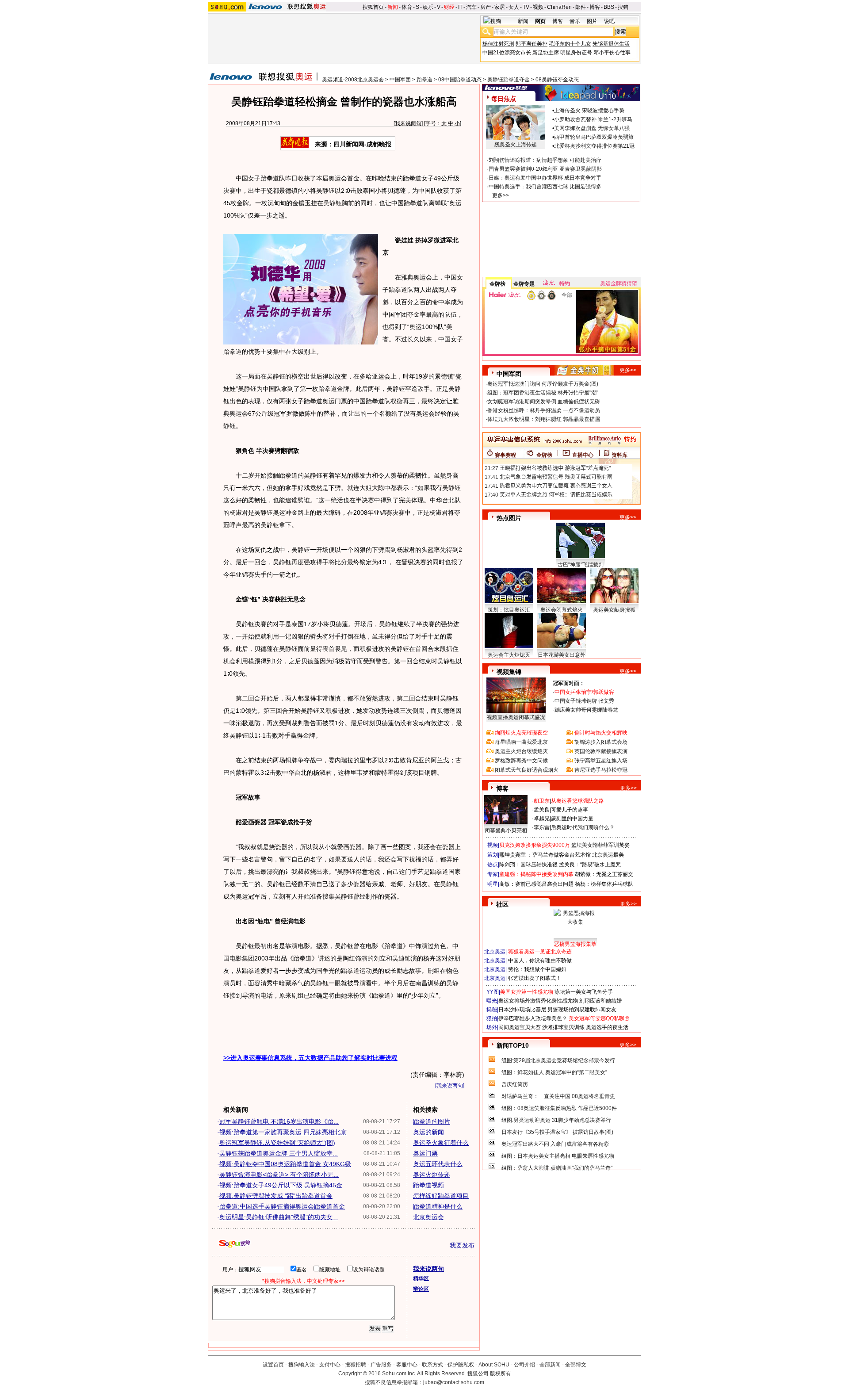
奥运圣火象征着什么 (441, 1142)
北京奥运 (494, 952)
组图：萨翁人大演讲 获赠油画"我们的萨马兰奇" (556, 1168)
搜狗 (623, 7)
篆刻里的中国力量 (572, 818)
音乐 (575, 21)
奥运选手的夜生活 (607, 1027)
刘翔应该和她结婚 (600, 1001)
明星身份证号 (576, 53)
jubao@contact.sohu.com (453, 1382)
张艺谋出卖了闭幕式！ (534, 978)
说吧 (609, 21)
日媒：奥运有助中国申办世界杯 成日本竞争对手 (545, 178)
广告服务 (381, 1365)
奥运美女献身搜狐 (614, 610)
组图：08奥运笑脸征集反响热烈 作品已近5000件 (559, 1108)
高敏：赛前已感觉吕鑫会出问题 (536, 884)
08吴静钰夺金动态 (557, 80)
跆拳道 (424, 80)
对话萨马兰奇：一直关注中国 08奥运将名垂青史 (558, 1096)
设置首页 (273, 1365)
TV (526, 7)
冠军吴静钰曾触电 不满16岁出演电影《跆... (279, 1121)
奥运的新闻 (428, 1132)
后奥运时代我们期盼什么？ (583, 827)
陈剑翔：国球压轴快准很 (528, 864)
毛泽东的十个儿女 (570, 44)
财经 (449, 7)
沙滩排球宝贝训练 (563, 1027)
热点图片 (509, 517)
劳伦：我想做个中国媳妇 (537, 969)
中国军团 (400, 80)
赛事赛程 (505, 455)
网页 (540, 21)
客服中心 (406, 1365)
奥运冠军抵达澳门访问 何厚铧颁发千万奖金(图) (542, 384)
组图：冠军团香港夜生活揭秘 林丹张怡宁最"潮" (542, 393)
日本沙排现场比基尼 (522, 1009)
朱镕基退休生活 (611, 44)
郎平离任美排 (531, 44)
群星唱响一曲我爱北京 (521, 742)
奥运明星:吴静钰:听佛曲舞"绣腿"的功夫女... (278, 1217)
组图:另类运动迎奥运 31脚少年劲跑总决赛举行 (556, 1120)
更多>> (500, 195)
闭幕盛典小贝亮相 (506, 830)
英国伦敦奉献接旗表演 (600, 751)
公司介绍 (524, 1365)
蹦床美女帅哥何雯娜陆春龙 (586, 710)
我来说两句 (408, 123)
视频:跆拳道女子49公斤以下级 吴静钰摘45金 (280, 1185)
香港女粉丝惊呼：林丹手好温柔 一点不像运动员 (543, 410)
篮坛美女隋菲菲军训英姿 (600, 845)
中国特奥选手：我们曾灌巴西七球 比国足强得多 (545, 187)
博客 (594, 7)
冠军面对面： (569, 683)
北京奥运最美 (608, 855)
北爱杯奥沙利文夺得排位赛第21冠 (594, 146)
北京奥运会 (428, 1217)
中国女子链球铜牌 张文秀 (584, 701)
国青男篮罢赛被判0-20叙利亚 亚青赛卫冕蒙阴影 (545, 169)
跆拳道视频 (428, 1185)
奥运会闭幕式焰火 (561, 610)
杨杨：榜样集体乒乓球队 (604, 884)
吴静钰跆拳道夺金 (508, 80)
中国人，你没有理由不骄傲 (540, 960)
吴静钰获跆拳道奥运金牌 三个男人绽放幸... (278, 1153)
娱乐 (428, 7)
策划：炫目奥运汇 (509, 610)
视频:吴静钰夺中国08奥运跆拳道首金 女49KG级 (285, 1163)
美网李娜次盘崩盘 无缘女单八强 (592, 128)
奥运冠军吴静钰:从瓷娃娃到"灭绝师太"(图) (277, 1142)
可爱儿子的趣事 (569, 810)
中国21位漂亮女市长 (506, 53)
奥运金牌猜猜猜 (618, 283)
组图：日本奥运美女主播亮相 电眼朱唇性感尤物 (557, 1156)
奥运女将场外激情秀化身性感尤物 (538, 1001)
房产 (485, 7)
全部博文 (575, 1365)
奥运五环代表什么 (438, 1163)
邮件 (580, 7)
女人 (514, 7)
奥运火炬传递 (431, 1174)
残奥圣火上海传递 (515, 145)
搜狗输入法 (301, 1365)
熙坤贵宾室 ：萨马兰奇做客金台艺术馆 (545, 855)
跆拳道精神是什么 (438, 1206)
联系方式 (432, 1365)
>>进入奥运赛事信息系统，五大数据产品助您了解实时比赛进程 (310, 1057)
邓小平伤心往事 (612, 53)
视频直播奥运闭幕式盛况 (516, 717)
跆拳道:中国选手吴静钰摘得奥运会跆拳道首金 (282, 1206)
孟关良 (542, 810)
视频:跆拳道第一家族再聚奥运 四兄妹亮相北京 (283, 1132)
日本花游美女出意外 (561, 655)
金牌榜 (497, 284)
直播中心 (582, 455)
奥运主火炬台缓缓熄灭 (521, 751)
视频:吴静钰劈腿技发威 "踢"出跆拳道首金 (276, 1195)
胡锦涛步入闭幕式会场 (600, 742)
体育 (407, 7)
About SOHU (493, 1365)
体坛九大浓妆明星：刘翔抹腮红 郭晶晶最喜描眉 (543, 419)
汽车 (471, 7)
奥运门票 (425, 1153)
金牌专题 (524, 284)
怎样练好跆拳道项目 (441, 1195)
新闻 (392, 7)
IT (460, 7)
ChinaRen (559, 7)
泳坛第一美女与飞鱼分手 (584, 992)
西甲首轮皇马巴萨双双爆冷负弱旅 (594, 137)
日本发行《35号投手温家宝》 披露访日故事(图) (557, 1132)
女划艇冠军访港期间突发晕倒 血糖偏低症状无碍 (543, 401)
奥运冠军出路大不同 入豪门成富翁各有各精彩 (555, 1144)
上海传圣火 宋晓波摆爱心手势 (589, 110)
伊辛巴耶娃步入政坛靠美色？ (532, 1018)
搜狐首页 (373, 7)
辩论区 (421, 1289)
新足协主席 (545, 53)
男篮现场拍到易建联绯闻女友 (581, 1009)
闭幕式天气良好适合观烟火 (526, 770)
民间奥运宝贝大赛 (519, 1027)
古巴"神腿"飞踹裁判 (581, 565)
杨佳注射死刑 (498, 44)
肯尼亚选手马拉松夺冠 (600, 770)
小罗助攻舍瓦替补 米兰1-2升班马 (593, 119)
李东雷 (542, 827)
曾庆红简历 (514, 1084)
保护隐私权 (460, 1365)
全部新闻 (550, 1365)
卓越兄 (542, 818)
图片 (592, 21)
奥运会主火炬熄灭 (509, 655)
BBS (609, 7)
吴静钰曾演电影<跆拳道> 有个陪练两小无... (279, 1174)
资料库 (619, 455)
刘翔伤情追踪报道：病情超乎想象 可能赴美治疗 (545, 160)
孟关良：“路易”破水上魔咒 (590, 864)
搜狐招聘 (355, 1365)
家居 (499, 7)
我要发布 (462, 1245)
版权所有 (500, 1373)
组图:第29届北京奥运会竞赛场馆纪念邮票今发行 (558, 1060)
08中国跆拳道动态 (460, 80)
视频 (538, 7)
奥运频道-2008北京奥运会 (353, 80)
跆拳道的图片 (431, 1121)
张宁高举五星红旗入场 (600, 761)
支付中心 (329, 1365)
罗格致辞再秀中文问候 (521, 761)
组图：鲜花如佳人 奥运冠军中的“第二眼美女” (554, 1072)
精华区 (421, 1278)
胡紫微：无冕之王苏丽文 (604, 874)
